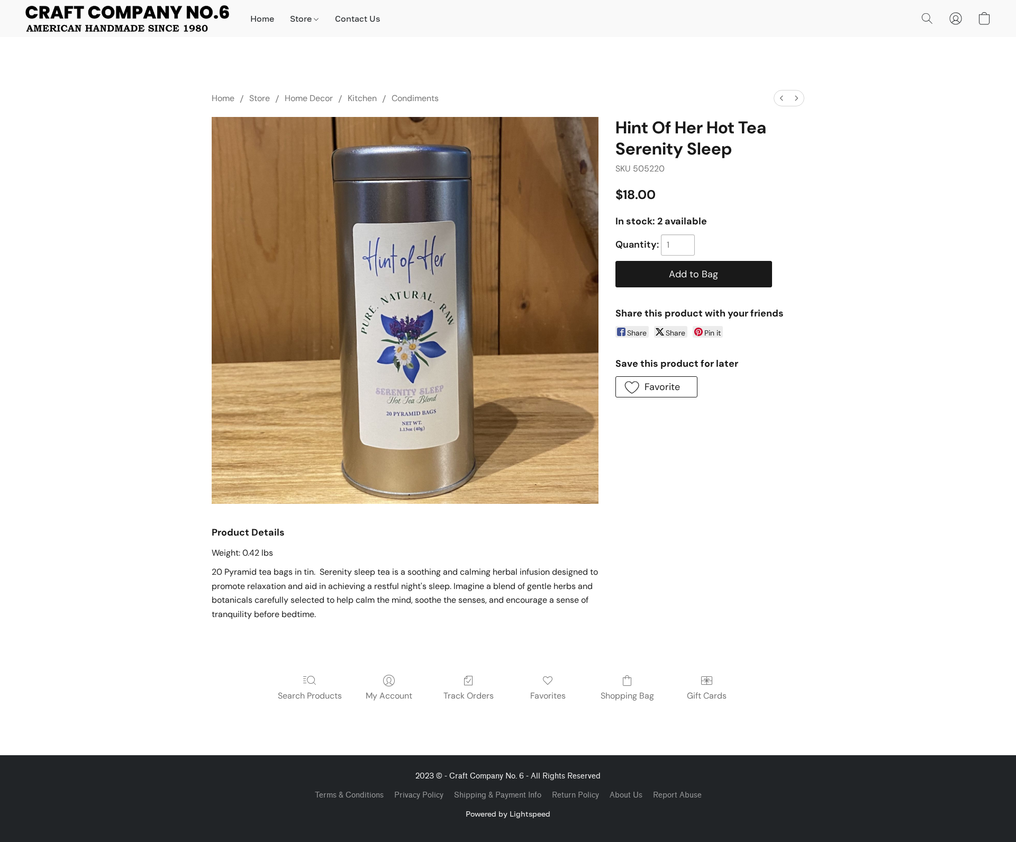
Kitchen (362, 98)
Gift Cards (707, 695)
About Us (626, 795)
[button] (127, 18)
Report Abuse (677, 795)
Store (302, 18)
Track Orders (468, 695)
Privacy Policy (418, 795)
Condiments (415, 98)
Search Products (310, 695)
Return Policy (575, 795)
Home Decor (309, 98)
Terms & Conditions (349, 795)
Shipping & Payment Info (497, 795)
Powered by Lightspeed (508, 813)
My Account (389, 695)
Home (262, 18)
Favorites (548, 695)
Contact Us (357, 18)
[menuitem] (781, 98)
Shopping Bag (627, 695)
